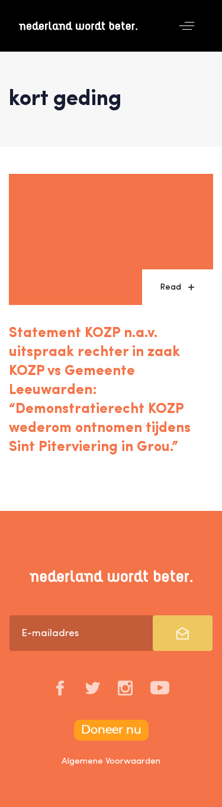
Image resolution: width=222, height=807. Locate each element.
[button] (186, 25)
